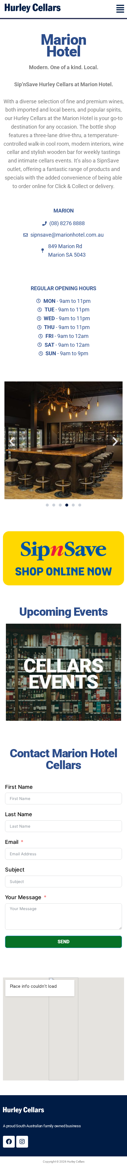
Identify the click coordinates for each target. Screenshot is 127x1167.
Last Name (18, 814)
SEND (63, 941)
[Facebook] (9, 1142)
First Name (19, 787)
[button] (95, 8)
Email (11, 842)
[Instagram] (22, 1142)
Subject (15, 869)
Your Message (23, 897)
